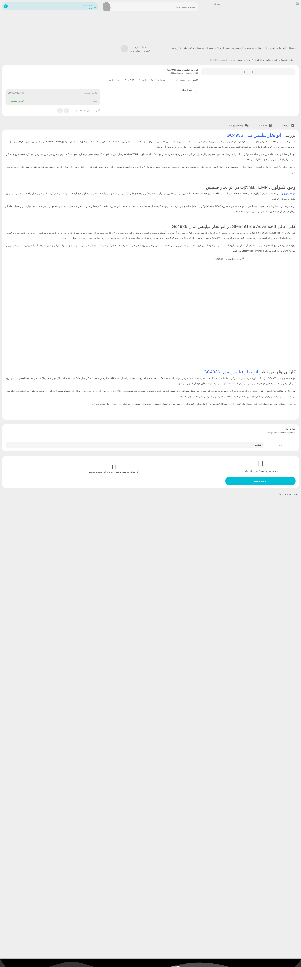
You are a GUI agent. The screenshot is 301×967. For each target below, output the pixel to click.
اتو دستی (242, 60)
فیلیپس (111, 80)
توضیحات (285, 125)
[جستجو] (107, 6)
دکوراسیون (176, 48)
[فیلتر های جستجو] (115, 6)
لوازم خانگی (269, 48)
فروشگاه (292, 48)
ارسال (251, 72)
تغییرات (237, 72)
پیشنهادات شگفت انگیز (193, 48)
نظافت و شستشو (253, 48)
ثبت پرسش (259, 481)
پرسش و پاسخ (236, 125)
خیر (59, 110)
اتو (250, 60)
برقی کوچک (259, 60)
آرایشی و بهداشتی (234, 48)
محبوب (258, 72)
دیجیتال (209, 48)
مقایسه (244, 72)
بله (66, 110)
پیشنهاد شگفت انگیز (157, 80)
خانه (291, 60)
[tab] (288, 125)
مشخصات (263, 125)
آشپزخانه (281, 48)
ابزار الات (219, 48)
